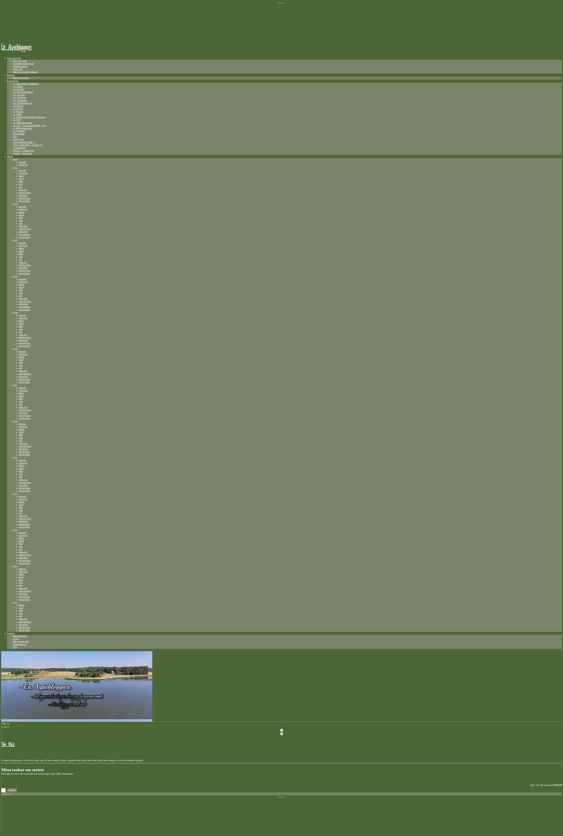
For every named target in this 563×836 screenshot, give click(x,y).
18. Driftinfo (19, 131)
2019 (15, 312)
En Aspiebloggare (16, 47)
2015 (15, 457)
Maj (21, 181)
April (21, 179)
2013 (15, 530)
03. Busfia (18, 89)
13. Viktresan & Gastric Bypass (29, 117)
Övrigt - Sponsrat (22, 153)
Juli (20, 187)
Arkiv (10, 156)
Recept (11, 75)
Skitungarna (19, 644)
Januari (22, 162)
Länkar (11, 633)
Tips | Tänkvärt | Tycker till (27, 145)
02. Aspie (18, 86)
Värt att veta (14, 58)
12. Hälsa (17, 114)
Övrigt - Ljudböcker (23, 150)
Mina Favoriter (21, 78)
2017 (15, 385)
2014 (15, 494)
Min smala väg (21, 641)
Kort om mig (20, 61)
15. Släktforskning (22, 123)
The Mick (8, 745)
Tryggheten (19, 148)
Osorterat (18, 139)
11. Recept (18, 111)
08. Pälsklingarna (22, 103)
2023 (15, 167)
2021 (15, 240)
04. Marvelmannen (23, 92)
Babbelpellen (20, 636)
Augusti (23, 190)
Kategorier (13, 80)
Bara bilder (19, 134)
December (24, 201)
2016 (15, 421)
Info (15, 137)
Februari (23, 165)
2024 (15, 159)
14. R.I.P (17, 120)
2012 (15, 566)
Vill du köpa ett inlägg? (25, 72)
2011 (15, 602)
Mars (21, 176)
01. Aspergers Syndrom (25, 84)
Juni (21, 184)
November (24, 198)
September (25, 193)
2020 (15, 276)
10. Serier (18, 109)
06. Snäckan (19, 98)
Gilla (13, 790)
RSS (15, 647)
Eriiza (16, 639)
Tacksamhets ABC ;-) (24, 142)
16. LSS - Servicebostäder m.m (29, 125)
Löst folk (18, 69)
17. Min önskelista (22, 128)
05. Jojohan (19, 95)
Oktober (23, 195)
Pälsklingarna (20, 66)
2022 (15, 204)
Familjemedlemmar (23, 63)
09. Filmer (18, 106)
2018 (15, 349)
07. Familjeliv (20, 100)
